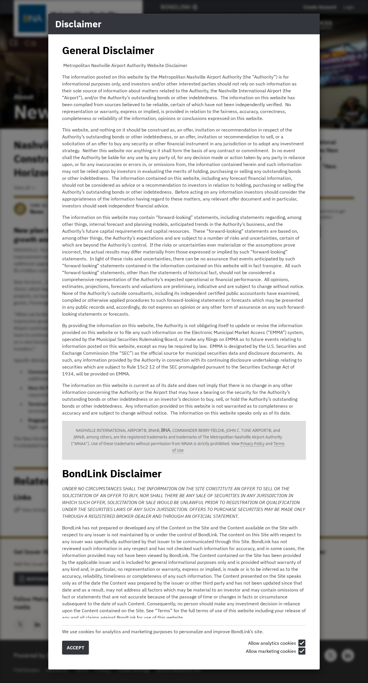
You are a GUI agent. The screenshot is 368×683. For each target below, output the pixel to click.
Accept (75, 647)
